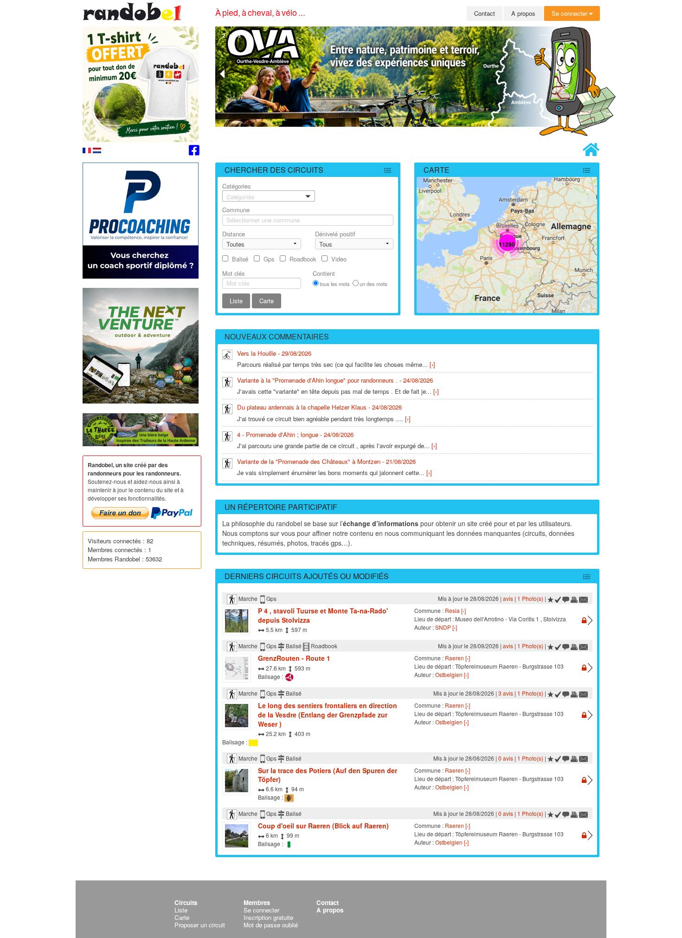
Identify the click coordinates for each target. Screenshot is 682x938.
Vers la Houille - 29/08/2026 (274, 353)
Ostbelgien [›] (452, 674)
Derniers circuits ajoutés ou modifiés (307, 576)
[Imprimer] (574, 598)
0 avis (505, 758)
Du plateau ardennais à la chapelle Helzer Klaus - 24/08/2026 (319, 407)
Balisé (240, 258)
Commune (236, 209)
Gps (269, 258)
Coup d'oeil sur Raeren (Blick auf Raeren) (323, 825)
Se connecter (570, 13)
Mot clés (233, 273)
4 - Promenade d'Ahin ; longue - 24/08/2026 (295, 434)
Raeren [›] (457, 658)
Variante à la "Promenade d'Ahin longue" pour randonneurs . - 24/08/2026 (335, 380)
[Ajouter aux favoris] (550, 598)
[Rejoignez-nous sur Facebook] (194, 151)
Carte (437, 169)
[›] (432, 364)
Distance (233, 233)
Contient (324, 273)
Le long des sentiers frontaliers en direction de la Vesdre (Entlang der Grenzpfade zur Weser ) (327, 714)
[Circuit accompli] (558, 598)
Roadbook (303, 258)
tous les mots (335, 283)
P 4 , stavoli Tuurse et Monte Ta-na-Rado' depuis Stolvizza (323, 615)
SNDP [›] (446, 627)
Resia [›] (455, 610)
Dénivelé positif (335, 233)
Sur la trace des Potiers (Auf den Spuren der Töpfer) (327, 775)
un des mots (373, 283)
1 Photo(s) (530, 598)
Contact (484, 13)
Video (339, 258)
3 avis (505, 693)
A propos (523, 13)
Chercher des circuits (274, 169)
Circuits (185, 902)
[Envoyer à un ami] (583, 598)
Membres (257, 902)
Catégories (238, 191)
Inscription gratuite (268, 917)
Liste (180, 909)
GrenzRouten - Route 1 (294, 658)
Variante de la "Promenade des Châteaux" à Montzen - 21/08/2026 (326, 461)
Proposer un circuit (199, 924)
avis (508, 598)
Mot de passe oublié (271, 924)
